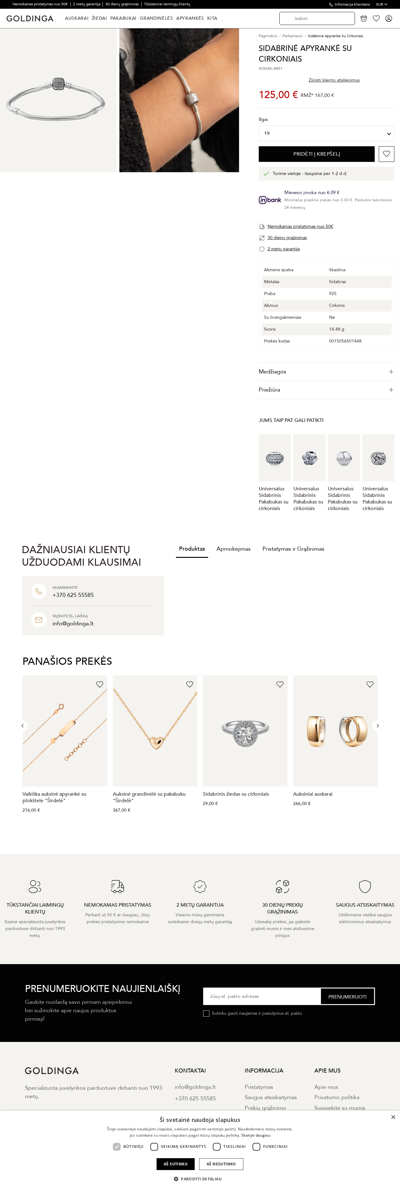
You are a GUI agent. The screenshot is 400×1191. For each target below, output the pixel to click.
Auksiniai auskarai (312, 794)
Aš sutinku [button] (176, 1164)
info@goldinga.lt (195, 1087)
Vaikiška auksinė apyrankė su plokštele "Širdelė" (54, 797)
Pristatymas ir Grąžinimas (293, 549)
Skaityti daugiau (255, 1135)
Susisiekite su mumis (339, 1108)
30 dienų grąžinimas (122, 4)
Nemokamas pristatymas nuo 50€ (40, 4)
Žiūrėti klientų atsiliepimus (334, 80)
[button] (200, 1179)
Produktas (192, 549)
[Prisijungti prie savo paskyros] (388, 18)
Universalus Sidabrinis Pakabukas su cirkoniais (273, 498)
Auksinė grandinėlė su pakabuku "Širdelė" (149, 797)
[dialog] (200, 1151)
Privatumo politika (336, 1097)
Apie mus (326, 1087)
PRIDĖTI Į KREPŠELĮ (316, 154)
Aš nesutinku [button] (221, 1164)
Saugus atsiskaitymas (271, 1097)
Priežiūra (269, 390)
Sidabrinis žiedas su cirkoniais (236, 794)
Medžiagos (272, 372)
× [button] (393, 1117)
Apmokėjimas (234, 549)
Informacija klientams (352, 4)
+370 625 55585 (195, 1099)
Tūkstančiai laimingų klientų (167, 4)
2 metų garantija (87, 4)
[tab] (326, 372)
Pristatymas (259, 1087)
